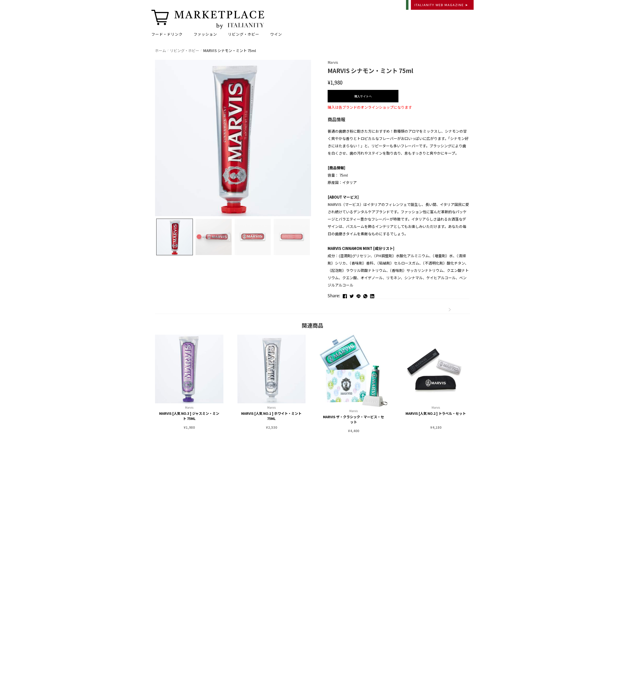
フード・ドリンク (167, 34)
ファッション (205, 34)
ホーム (160, 50)
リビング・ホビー (243, 34)
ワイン (276, 34)
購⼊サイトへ (363, 96)
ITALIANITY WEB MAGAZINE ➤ (441, 4)
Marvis (189, 407)
